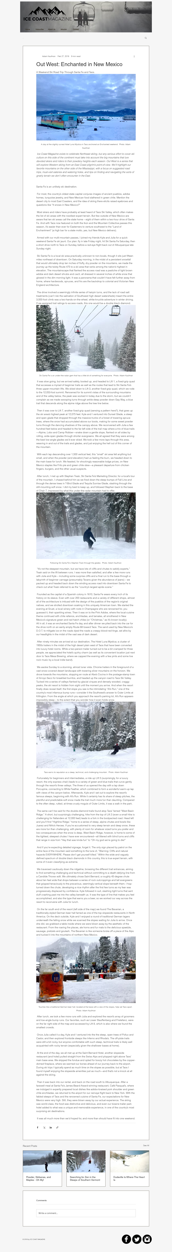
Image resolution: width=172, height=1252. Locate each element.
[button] (145, 38)
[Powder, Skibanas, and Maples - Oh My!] (42, 1161)
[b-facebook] (126, 1239)
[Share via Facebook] (37, 1127)
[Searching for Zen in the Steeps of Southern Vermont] (86, 1161)
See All (146, 1145)
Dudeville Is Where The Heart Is (129, 1178)
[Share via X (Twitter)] (44, 1127)
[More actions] (134, 56)
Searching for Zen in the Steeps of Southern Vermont (85, 1178)
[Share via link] (57, 1127)
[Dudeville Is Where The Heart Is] (129, 1161)
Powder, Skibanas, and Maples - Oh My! (38, 1178)
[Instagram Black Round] (147, 1239)
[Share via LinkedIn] (50, 1127)
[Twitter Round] (136, 1239)
